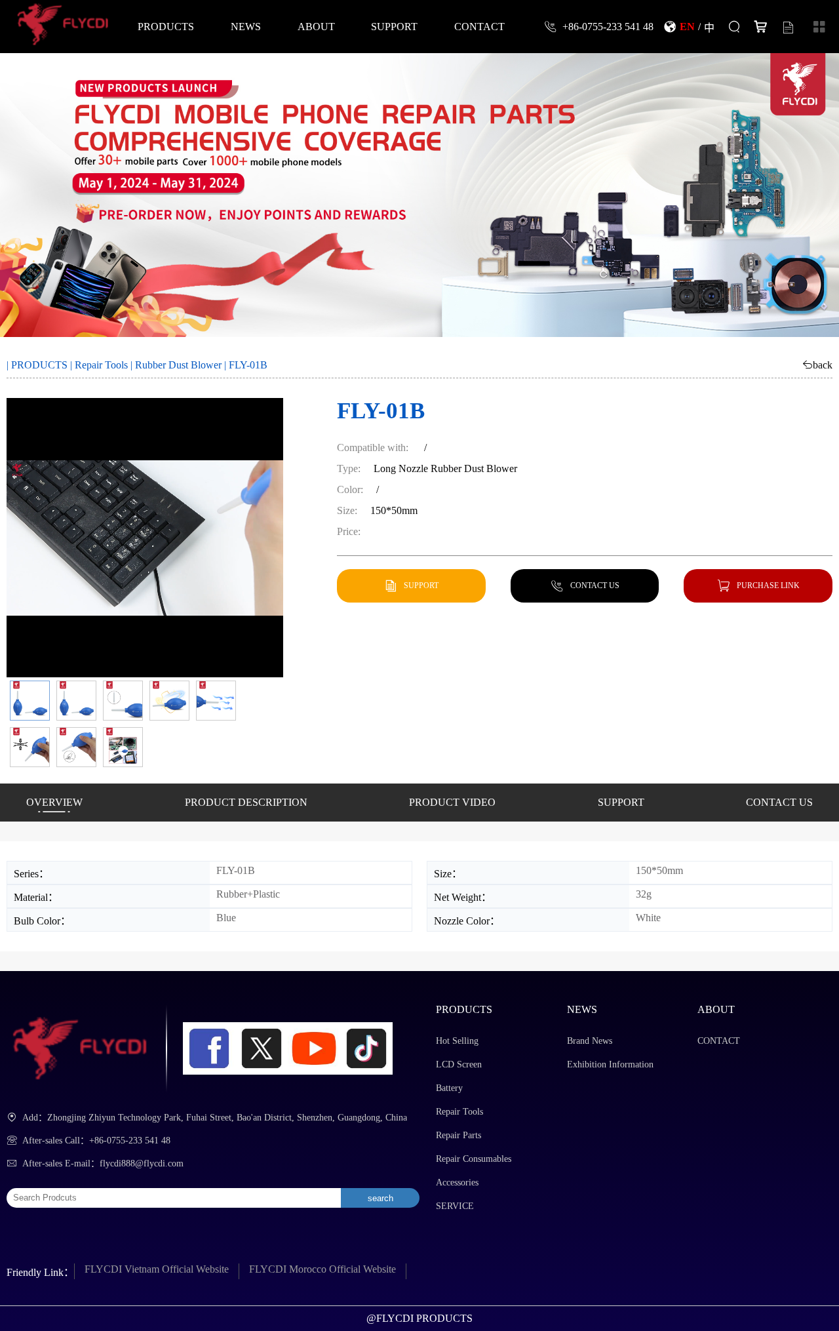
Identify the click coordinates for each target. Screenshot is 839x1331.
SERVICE (455, 1206)
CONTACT (479, 26)
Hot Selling (457, 1041)
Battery (449, 1088)
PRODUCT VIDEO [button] (452, 802)
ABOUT (316, 26)
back (822, 364)
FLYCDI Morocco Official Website (322, 1269)
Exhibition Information (610, 1064)
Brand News (589, 1041)
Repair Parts (458, 1135)
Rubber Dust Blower (178, 364)
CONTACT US (594, 585)
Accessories (457, 1182)
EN (687, 26)
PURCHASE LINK (768, 585)
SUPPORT (394, 26)
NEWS (246, 26)
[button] (30, 701)
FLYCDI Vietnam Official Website (157, 1269)
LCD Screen (459, 1064)
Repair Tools (101, 364)
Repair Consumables (473, 1159)
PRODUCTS (166, 26)
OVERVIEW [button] (54, 802)
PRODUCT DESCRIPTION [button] (246, 802)
